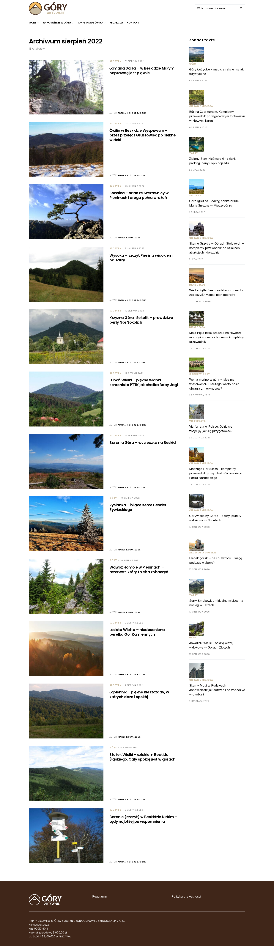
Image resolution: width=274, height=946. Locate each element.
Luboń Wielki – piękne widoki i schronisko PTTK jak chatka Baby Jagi (143, 382)
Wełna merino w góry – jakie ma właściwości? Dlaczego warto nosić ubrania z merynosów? (214, 384)
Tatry (193, 153)
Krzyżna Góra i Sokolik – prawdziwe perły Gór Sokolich (141, 320)
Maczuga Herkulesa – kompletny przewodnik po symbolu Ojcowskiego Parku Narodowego (215, 473)
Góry (113, 498)
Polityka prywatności (186, 896)
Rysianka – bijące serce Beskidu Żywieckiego (138, 507)
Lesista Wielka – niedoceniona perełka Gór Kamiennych (137, 632)
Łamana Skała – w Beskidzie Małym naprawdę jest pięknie (141, 70)
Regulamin (99, 896)
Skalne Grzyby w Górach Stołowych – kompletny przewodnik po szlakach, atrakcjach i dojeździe (216, 248)
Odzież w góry (199, 374)
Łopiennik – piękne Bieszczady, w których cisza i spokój (139, 694)
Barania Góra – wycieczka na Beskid (142, 442)
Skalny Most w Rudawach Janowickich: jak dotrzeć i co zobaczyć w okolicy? (217, 690)
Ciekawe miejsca (201, 106)
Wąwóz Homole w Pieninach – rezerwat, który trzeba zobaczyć (138, 569)
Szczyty (115, 61)
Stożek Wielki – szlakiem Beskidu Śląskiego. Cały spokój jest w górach (142, 757)
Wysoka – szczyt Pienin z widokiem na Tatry (141, 258)
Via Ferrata (197, 421)
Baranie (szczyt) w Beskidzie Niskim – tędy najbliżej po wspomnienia (143, 819)
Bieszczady (197, 285)
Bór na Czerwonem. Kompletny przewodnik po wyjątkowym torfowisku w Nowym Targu (217, 116)
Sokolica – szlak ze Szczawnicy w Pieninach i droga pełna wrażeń (139, 195)
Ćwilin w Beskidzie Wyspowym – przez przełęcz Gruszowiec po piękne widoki (142, 135)
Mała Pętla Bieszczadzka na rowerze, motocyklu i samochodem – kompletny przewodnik (216, 337)
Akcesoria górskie (202, 552)
